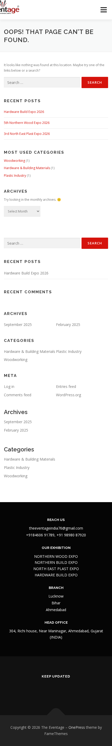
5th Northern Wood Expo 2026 (26, 122)
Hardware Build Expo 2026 (24, 112)
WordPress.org (68, 394)
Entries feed (66, 386)
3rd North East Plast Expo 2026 (27, 133)
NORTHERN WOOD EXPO (56, 556)
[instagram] (43, 690)
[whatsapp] (69, 690)
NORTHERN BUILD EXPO (56, 562)
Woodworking (14, 160)
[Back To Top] (56, 715)
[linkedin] (56, 690)
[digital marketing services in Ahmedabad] (82, 690)
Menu (103, 10)
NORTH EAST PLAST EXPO (56, 568)
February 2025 (68, 324)
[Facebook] (31, 690)
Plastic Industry (15, 175)
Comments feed (17, 394)
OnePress (77, 727)
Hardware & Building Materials (27, 168)
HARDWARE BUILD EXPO (56, 574)
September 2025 (18, 324)
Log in (9, 386)
